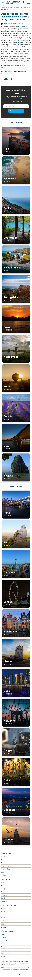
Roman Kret (7, 23)
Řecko (3, 863)
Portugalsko (5, 866)
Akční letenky (5, 950)
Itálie (2, 860)
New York (4, 901)
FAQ (2, 944)
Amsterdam (4, 895)
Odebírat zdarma (16, 111)
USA (2, 872)
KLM (2, 924)
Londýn (3, 889)
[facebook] (13, 974)
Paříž (2, 892)
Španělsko (4, 857)
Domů (2, 6)
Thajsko (3, 875)
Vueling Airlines (22, 26)
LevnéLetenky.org (14, 1)
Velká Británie (5, 869)
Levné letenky (19, 42)
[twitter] (16, 974)
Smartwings (5, 918)
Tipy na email (5, 947)
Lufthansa (4, 921)
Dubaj (3, 898)
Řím (2, 886)
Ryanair (3, 909)
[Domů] (3, 2)
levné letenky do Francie (15, 36)
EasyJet (3, 915)
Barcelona (4, 883)
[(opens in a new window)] (3, 81)
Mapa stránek (5, 953)
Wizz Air (3, 912)
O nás (3, 935)
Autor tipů (4, 938)
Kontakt (3, 956)
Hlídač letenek (5, 941)
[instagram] (19, 974)
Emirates (4, 927)
